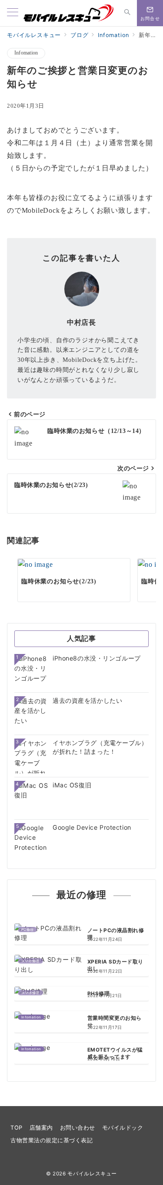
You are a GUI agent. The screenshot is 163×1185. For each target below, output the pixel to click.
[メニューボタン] (12, 12)
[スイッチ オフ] (127, 13)
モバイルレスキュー (92, 1174)
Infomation (26, 53)
